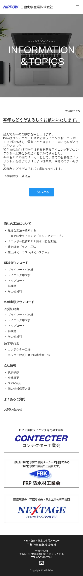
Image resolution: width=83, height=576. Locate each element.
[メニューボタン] (77, 7)
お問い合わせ (13, 409)
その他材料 (15, 291)
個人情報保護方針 (19, 388)
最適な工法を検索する (22, 230)
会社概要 (13, 377)
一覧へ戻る (41, 192)
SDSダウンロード (16, 262)
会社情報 (10, 365)
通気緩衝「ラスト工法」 (23, 246)
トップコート (16, 280)
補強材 (12, 286)
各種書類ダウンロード (19, 302)
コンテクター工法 (19, 349)
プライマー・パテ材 (20, 269)
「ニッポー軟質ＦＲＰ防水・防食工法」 (33, 241)
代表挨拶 (13, 372)
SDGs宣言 (14, 383)
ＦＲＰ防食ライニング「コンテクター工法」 (36, 235)
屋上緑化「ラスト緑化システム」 (29, 252)
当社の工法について (17, 223)
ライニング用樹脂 (19, 275)
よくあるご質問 (14, 399)
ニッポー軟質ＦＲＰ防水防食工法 (29, 355)
